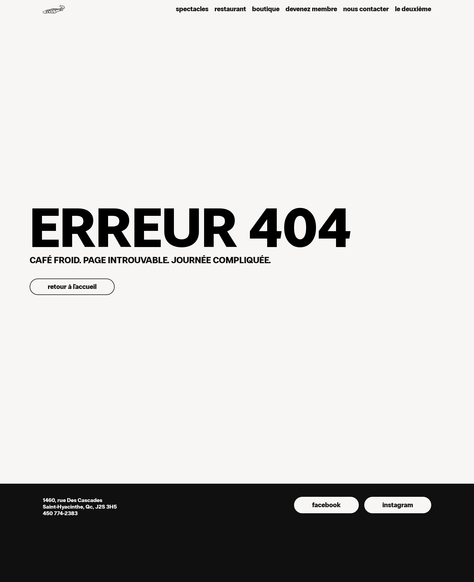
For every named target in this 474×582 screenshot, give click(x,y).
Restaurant (230, 9)
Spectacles (192, 9)
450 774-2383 (60, 513)
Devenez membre (311, 9)
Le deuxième (413, 9)
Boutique (266, 9)
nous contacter (366, 9)
